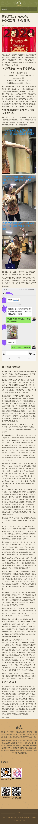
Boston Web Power (19, 820)
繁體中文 (19, 5)
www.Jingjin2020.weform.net (22, 83)
